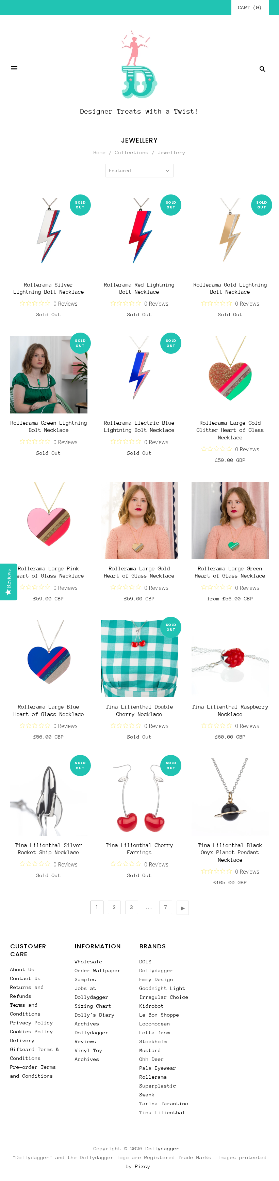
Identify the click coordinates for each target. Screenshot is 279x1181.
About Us (22, 969)
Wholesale (88, 961)
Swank (147, 1094)
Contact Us (25, 978)
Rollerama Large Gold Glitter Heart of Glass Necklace (230, 430)
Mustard (150, 1050)
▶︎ (183, 907)
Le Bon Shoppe (159, 1015)
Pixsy (142, 1166)
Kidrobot (152, 1006)
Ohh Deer (152, 1059)
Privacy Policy (31, 1022)
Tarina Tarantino (164, 1103)
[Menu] (14, 68)
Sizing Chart (93, 1006)
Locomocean (155, 1023)
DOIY (146, 961)
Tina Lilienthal (162, 1112)
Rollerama (153, 1077)
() (250, 7)
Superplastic (158, 1086)
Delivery (22, 1040)
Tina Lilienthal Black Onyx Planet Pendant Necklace (230, 852)
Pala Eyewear (158, 1068)
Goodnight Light (162, 988)
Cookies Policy (31, 1031)
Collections (132, 152)
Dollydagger (156, 970)
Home (100, 152)
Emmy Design (156, 979)
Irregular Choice (164, 997)
